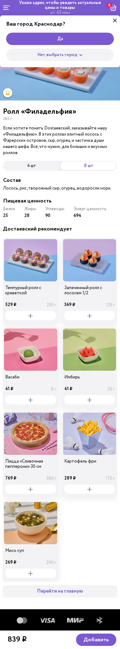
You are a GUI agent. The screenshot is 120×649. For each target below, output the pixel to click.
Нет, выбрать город (57, 55)
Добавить (96, 640)
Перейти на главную (60, 591)
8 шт (88, 166)
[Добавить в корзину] (30, 315)
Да (60, 39)
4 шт (31, 166)
